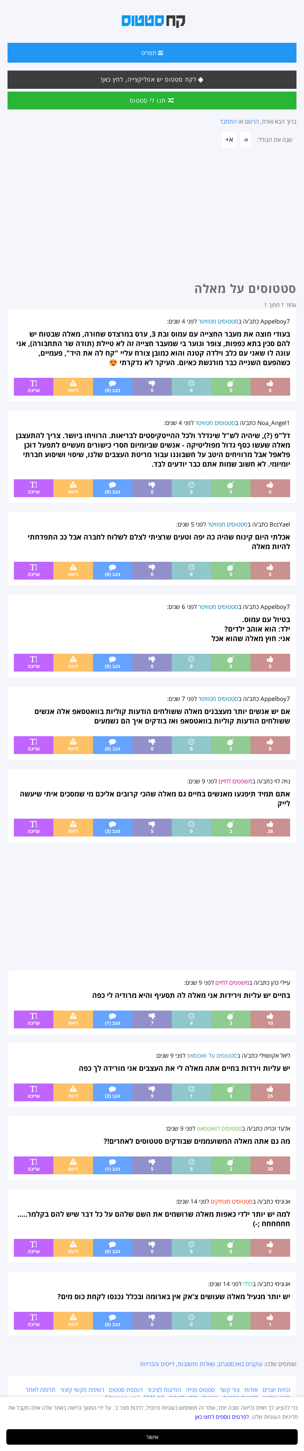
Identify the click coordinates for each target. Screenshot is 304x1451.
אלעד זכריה (277, 1128)
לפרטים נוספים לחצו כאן (222, 1416)
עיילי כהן (280, 982)
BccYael (280, 524)
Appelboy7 (275, 321)
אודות (251, 1390)
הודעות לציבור (164, 1390)
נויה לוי (282, 781)
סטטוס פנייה (200, 1390)
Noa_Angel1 (273, 423)
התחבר (228, 121)
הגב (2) (112, 1096)
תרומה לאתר (40, 1390)
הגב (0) (112, 390)
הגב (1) (112, 1023)
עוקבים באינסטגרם (240, 1364)
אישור (152, 1437)
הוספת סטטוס (125, 1390)
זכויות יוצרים (276, 1390)
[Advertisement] (152, 216)
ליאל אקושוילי (274, 1055)
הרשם (252, 121)
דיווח (73, 390)
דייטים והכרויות (157, 1364)
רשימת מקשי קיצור (82, 1390)
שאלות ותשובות (196, 1364)
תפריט (149, 53)
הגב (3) (112, 831)
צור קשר (229, 1390)
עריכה (34, 390)
